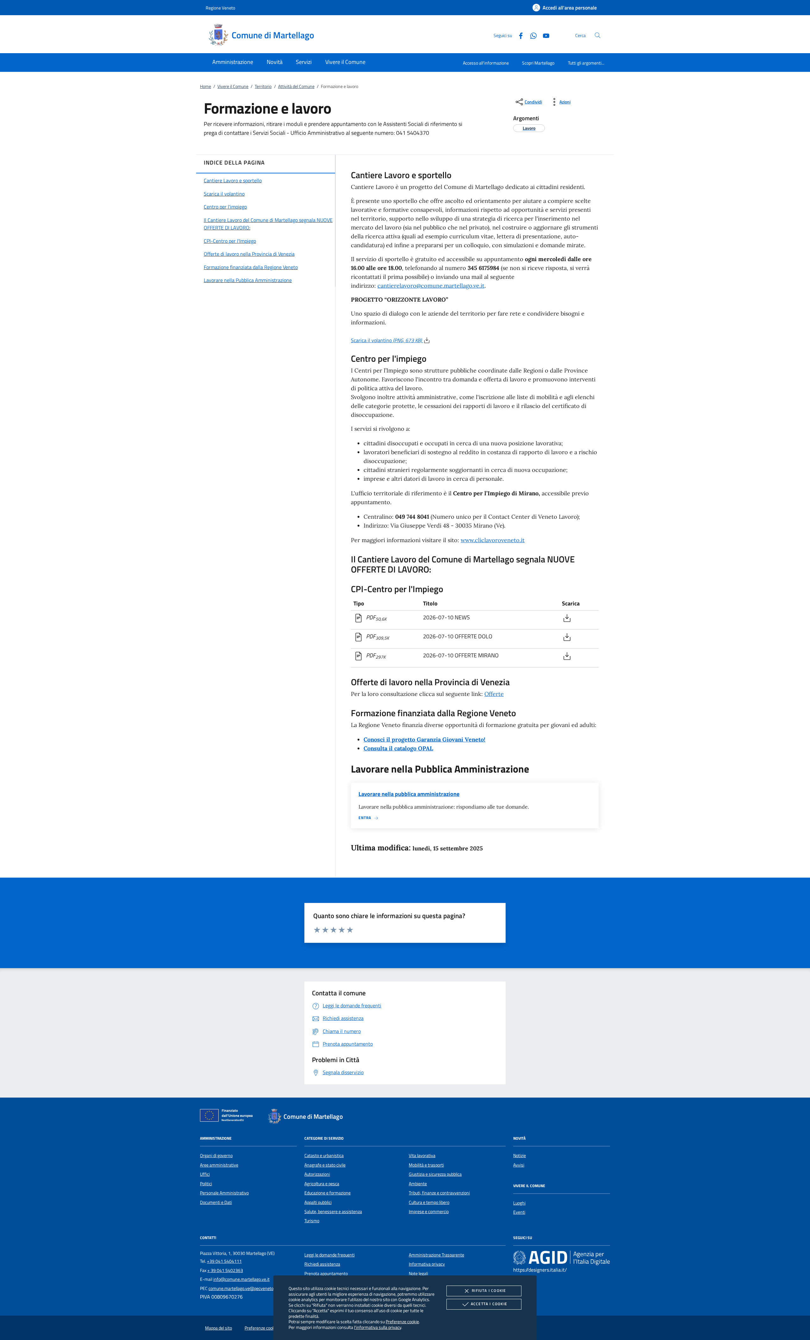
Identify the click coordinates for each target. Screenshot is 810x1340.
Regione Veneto (220, 7)
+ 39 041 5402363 (225, 1270)
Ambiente (418, 1183)
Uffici (205, 1174)
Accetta (489, 1304)
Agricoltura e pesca (321, 1183)
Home (205, 86)
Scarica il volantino (386, 340)
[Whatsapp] (531, 35)
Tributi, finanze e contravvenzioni (439, 1192)
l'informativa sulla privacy (377, 1327)
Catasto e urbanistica (324, 1155)
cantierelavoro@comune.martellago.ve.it (430, 285)
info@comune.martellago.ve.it (241, 1279)
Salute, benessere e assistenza (333, 1211)
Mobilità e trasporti (426, 1165)
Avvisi (518, 1165)
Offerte (494, 694)
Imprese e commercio (429, 1211)
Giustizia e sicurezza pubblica (435, 1174)
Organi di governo (216, 1155)
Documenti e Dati (216, 1202)
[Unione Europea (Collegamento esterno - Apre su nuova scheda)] (228, 1116)
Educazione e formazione (327, 1192)
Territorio (263, 86)
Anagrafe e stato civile (325, 1165)
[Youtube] (543, 35)
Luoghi (519, 1202)
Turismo (311, 1220)
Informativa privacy (427, 1264)
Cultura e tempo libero (429, 1202)
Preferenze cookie (402, 1321)
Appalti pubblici (318, 1202)
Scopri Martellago (538, 62)
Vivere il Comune (232, 86)
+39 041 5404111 (224, 1261)
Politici (206, 1183)
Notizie (519, 1155)
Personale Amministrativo (224, 1192)
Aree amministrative (219, 1165)
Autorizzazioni (317, 1174)
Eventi (519, 1212)
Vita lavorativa (422, 1155)
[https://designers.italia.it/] (561, 1257)
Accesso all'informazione (486, 62)
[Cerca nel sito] (597, 35)
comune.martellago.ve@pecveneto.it (243, 1288)
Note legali (418, 1273)
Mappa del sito (218, 1327)
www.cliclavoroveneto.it (493, 540)
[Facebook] (518, 35)
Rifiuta (489, 1290)
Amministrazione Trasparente (436, 1254)
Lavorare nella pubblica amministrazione (408, 794)
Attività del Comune (296, 86)
